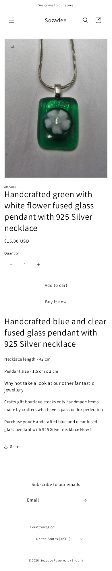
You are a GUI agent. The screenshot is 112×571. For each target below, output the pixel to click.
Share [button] (15, 446)
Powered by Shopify (68, 560)
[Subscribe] (84, 500)
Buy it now (56, 301)
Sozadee (46, 560)
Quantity (11, 253)
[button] (11, 20)
